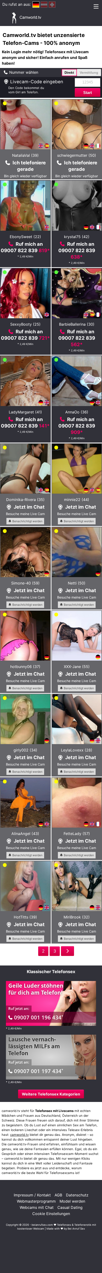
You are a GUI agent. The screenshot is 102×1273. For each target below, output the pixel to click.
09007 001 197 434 (38, 1071)
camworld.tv (19, 1135)
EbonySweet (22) (25, 236)
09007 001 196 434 (38, 1017)
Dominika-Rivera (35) (25, 499)
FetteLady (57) (77, 833)
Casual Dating (70, 1207)
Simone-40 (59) (25, 583)
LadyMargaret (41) (25, 412)
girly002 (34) (25, 750)
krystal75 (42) (76, 236)
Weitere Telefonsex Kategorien (51, 1094)
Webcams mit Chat (37, 1207)
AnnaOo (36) (76, 412)
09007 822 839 (25, 250)
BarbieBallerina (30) (76, 324)
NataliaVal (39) (25, 155)
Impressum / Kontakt (32, 1195)
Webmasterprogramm (36, 1201)
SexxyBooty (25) (25, 324)
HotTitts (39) (25, 917)
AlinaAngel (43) (25, 833)
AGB (58, 1195)
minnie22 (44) (76, 499)
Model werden (72, 1201)
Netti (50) (76, 583)
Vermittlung (89, 72)
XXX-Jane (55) (77, 666)
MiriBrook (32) (77, 917)
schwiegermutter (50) (76, 155)
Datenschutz (77, 1195)
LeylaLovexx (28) (76, 750)
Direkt (69, 72)
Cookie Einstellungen (51, 1214)
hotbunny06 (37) (25, 666)
